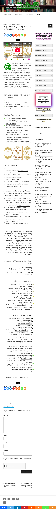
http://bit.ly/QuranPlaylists (23, 206)
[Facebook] (5, 35)
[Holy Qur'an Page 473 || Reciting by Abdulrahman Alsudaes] (6, 59)
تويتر (13, 369)
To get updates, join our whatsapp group (44, 120)
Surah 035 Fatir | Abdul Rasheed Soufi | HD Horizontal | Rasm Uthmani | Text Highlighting (43, 159)
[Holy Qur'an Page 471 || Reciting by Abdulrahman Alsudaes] (29, 59)
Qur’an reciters (19, 14)
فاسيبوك (16, 369)
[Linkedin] (10, 35)
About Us (39, 14)
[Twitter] (7, 35)
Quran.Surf (13, 5)
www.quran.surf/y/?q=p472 (25, 323)
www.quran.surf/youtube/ (12, 221)
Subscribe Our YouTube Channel (43, 127)
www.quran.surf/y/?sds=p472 (24, 320)
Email (5, 443)
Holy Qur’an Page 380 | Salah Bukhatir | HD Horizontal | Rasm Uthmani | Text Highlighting (42, 188)
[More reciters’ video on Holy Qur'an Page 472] (11, 59)
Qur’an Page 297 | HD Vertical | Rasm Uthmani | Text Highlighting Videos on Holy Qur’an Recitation (43, 196)
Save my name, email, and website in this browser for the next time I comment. (17, 459)
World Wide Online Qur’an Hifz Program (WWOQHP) (17, 88)
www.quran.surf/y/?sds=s (17, 183)
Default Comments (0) (9, 406)
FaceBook (20, 223)
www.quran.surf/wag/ (11, 211)
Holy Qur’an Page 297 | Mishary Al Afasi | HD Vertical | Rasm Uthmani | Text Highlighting (43, 203)
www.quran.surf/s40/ (11, 136)
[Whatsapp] (22, 35)
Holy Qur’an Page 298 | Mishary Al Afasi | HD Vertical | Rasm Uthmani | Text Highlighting (43, 145)
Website (6, 450)
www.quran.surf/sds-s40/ (17, 132)
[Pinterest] (13, 35)
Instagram (8, 225)
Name (5, 435)
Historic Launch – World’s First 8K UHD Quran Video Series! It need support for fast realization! (43, 99)
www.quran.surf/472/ (11, 123)
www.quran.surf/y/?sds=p (17, 186)
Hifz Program (29, 14)
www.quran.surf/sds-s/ (17, 139)
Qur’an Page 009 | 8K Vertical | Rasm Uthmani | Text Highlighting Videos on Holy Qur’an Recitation (43, 174)
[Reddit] (16, 35)
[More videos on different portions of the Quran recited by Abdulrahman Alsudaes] (23, 59)
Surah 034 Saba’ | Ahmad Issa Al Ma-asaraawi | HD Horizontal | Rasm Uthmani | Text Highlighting (43, 210)
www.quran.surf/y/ (18, 195)
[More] (25, 35)
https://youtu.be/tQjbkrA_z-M (20, 377)
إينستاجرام (29, 371)
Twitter (25, 223)
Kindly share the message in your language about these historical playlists (43, 109)
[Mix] (19, 35)
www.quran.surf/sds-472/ (12, 120)
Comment (7, 415)
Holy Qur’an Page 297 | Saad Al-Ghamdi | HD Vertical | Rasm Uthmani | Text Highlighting (43, 166)
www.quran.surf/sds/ (11, 129)
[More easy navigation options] (17, 59)
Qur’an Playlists (7, 14)
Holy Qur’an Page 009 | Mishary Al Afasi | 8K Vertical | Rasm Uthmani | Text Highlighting (43, 181)
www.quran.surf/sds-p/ (24, 143)
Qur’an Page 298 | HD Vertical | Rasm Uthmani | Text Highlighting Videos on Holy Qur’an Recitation (43, 152)
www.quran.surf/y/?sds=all (12, 179)
